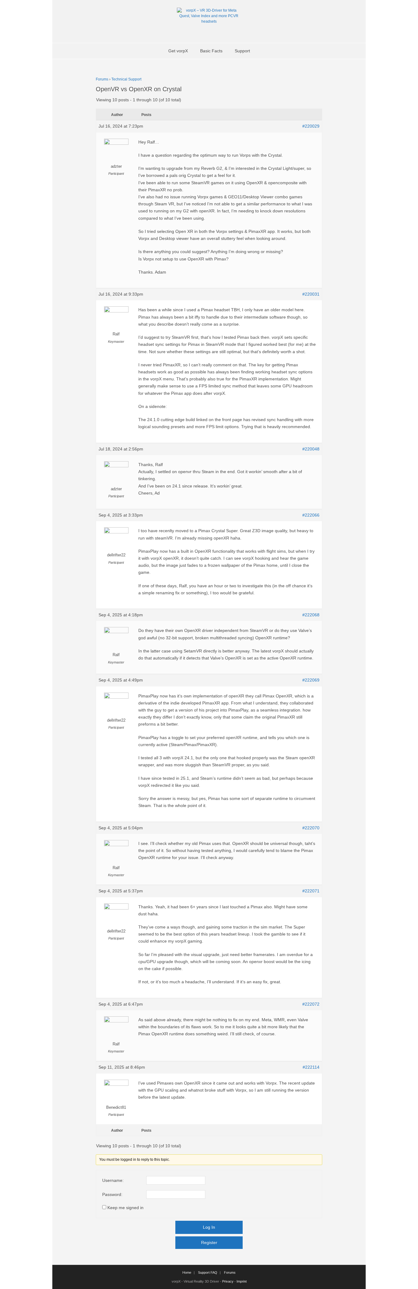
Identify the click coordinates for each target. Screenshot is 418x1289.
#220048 (310, 448)
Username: (113, 1180)
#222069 (310, 680)
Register (209, 1242)
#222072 (310, 1004)
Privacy (227, 1281)
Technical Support (126, 79)
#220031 (310, 294)
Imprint (242, 1281)
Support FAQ (207, 1272)
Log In (209, 1227)
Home (186, 1272)
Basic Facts (211, 50)
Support (242, 50)
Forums (102, 79)
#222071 (310, 890)
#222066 (310, 515)
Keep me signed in (125, 1207)
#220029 (310, 126)
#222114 (311, 1067)
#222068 (310, 614)
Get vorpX (178, 50)
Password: (112, 1194)
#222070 (310, 827)
